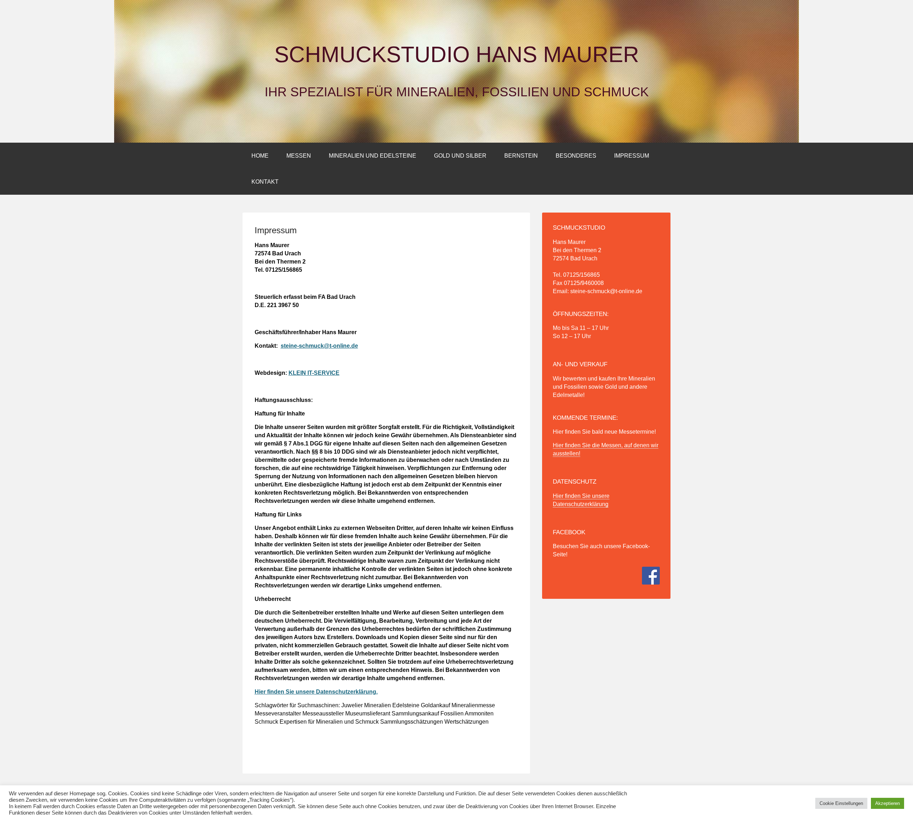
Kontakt (265, 182)
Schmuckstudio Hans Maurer (456, 54)
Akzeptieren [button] (887, 803)
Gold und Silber (460, 156)
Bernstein (521, 156)
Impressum (631, 156)
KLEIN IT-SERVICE (314, 373)
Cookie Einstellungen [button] (841, 803)
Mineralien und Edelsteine (372, 156)
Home (260, 156)
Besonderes (576, 156)
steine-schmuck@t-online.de (319, 346)
